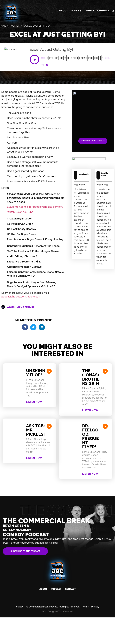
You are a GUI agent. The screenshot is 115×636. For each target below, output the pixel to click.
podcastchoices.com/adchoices (20, 296)
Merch (90, 10)
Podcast (77, 10)
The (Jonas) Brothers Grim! (91, 377)
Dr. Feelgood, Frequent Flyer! (90, 436)
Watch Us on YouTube (20, 211)
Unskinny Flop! (35, 372)
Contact (103, 10)
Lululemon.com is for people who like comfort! (35, 206)
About (63, 10)
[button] (34, 59)
